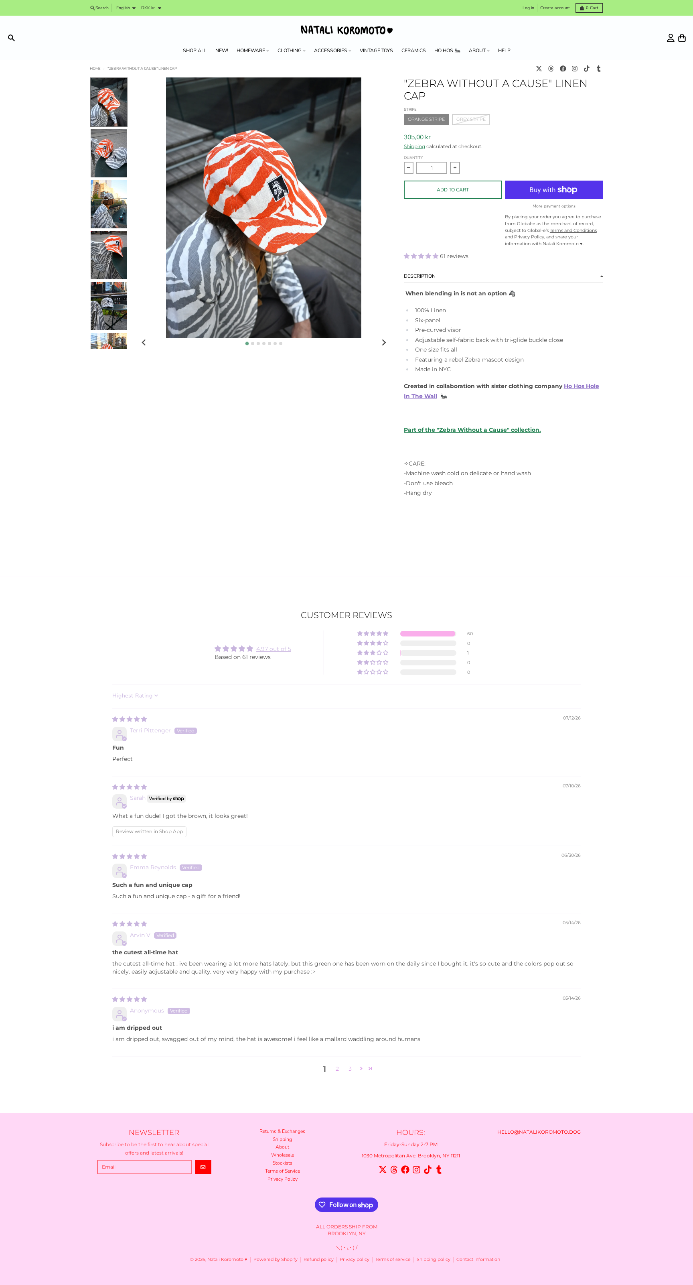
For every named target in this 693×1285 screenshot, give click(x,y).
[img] (129, 719)
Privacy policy (354, 1259)
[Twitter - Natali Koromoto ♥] (539, 68)
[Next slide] (384, 343)
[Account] (671, 38)
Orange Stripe (426, 119)
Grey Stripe (471, 119)
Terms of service (393, 1259)
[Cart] (682, 38)
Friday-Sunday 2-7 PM (411, 1144)
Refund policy (319, 1259)
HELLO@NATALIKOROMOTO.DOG (539, 1132)
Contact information (478, 1259)
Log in (528, 8)
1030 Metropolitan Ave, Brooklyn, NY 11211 (411, 1156)
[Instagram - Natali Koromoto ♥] (575, 68)
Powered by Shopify (275, 1259)
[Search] (11, 38)
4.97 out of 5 (273, 649)
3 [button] (350, 1068)
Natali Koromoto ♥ (227, 1259)
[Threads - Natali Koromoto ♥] (550, 68)
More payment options (554, 206)
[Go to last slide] (144, 343)
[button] (422, 256)
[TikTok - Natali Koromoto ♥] (587, 68)
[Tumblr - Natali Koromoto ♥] (598, 68)
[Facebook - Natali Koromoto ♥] (562, 68)
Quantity (413, 157)
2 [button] (337, 1068)
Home (95, 68)
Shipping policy (433, 1259)
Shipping (414, 146)
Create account (555, 8)
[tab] (247, 343)
